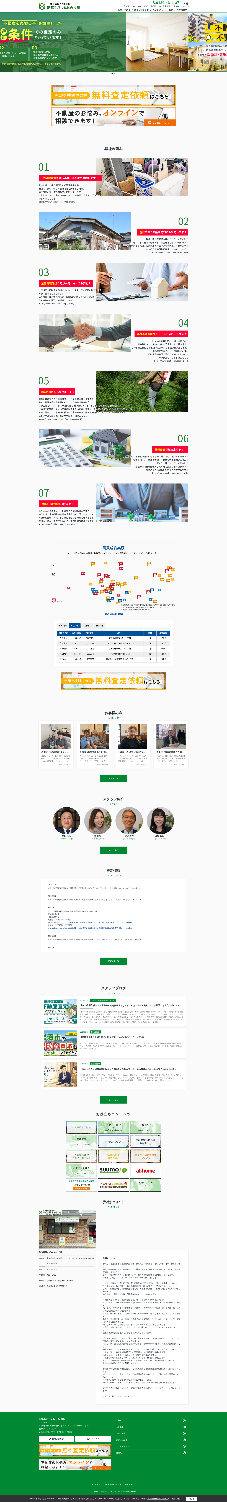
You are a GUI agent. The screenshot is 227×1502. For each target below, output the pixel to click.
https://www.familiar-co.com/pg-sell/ (171, 360)
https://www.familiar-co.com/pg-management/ (60, 419)
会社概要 (168, 10)
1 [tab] (112, 73)
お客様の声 (182, 10)
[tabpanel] (113, 42)
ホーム (119, 1420)
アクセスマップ (122, 1446)
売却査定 (156, 10)
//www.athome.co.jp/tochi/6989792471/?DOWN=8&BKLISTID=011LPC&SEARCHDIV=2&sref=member (90, 928)
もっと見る (113, 850)
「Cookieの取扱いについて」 (157, 1499)
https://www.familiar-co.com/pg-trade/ (56, 303)
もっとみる (113, 778)
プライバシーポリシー (112, 1485)
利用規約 (97, 1485)
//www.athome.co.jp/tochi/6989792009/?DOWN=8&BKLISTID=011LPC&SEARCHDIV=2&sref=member (90, 922)
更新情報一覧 (113, 961)
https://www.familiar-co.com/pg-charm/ (57, 201)
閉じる (191, 1499)
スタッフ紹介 (124, 10)
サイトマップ (130, 1485)
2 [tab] (114, 73)
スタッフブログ (141, 10)
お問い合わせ (58, 1439)
